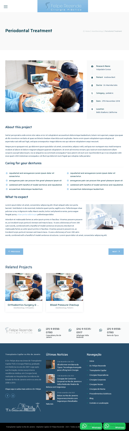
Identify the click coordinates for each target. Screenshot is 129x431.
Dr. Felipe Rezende (97, 366)
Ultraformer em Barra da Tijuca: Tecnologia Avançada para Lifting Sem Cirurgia (69, 367)
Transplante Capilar (97, 370)
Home (87, 31)
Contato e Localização (98, 403)
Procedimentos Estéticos (100, 394)
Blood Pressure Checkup (64, 305)
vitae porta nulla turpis (27, 214)
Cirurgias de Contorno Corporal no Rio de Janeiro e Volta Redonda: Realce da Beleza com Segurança (64, 383)
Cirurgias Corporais (97, 380)
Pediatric (70, 308)
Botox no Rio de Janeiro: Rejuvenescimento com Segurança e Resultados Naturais (62, 399)
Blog (91, 398)
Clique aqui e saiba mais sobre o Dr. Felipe (23, 389)
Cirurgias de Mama (97, 389)
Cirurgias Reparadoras (98, 375)
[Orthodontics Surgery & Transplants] (23, 287)
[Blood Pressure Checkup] (64, 287)
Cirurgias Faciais (96, 384)
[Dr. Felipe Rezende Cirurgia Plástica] (64, 6)
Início (91, 361)
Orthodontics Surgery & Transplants (30, 305)
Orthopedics (29, 308)
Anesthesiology (19, 308)
